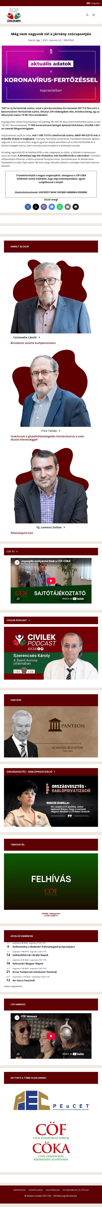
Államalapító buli (22, 533)
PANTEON (16, 700)
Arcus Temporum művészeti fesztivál (34, 971)
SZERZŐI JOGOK (36, 1190)
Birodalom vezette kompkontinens (33, 343)
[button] (87, 15)
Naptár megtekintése (13, 986)
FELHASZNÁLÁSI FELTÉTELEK (76, 1190)
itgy (38, 40)
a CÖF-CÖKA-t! (51, 915)
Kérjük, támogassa (51, 913)
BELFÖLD (69, 40)
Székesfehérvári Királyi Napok (30, 955)
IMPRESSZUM (19, 1190)
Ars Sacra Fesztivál (23, 980)
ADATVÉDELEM (53, 1190)
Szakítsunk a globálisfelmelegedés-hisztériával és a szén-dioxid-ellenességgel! (48, 438)
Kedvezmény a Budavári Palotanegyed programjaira (43, 946)
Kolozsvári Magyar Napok (27, 963)
